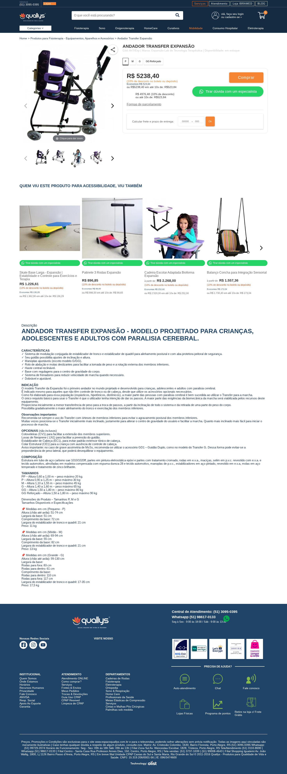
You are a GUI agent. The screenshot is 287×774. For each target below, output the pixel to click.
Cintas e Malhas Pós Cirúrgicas (125, 706)
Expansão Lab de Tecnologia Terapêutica (176, 50)
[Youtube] (43, 644)
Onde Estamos (29, 681)
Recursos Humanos (32, 687)
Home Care (113, 694)
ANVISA (24, 697)
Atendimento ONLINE (75, 678)
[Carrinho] (262, 15)
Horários (25, 684)
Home (23, 38)
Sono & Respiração (117, 690)
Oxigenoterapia (124, 28)
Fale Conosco (28, 694)
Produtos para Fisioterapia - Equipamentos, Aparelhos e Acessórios (72, 38)
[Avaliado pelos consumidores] (180, 649)
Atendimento (219, 3)
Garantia (25, 706)
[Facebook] (23, 644)
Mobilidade (196, 28)
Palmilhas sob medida (119, 709)
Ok (210, 121)
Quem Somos (28, 678)
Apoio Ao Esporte (30, 703)
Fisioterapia (81, 28)
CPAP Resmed (71, 700)
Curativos (173, 28)
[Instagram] (33, 644)
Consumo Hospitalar (225, 28)
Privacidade (27, 690)
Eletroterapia (256, 28)
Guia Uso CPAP (71, 697)
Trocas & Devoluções (75, 694)
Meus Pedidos (70, 690)
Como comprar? (72, 681)
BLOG (261, 3)
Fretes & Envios (71, 687)
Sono (102, 28)
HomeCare (151, 28)
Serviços (200, 3)
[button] (114, 105)
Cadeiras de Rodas (117, 678)
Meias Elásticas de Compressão (125, 700)
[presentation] (177, 15)
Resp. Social (27, 700)
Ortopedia (112, 687)
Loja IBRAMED (242, 3)
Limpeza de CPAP (73, 703)
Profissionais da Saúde (120, 697)
